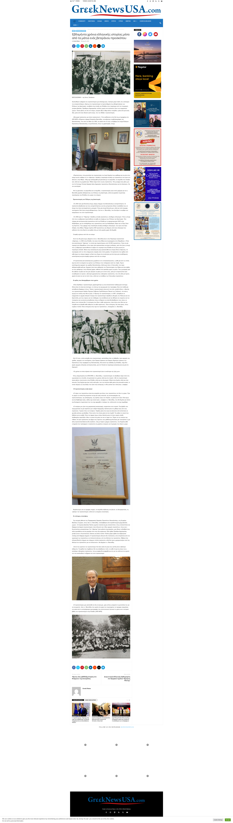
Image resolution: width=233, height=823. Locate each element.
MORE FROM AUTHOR (90, 700)
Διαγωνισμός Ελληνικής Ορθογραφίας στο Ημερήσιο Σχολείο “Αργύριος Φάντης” (117, 678)
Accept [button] (228, 820)
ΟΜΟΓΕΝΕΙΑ (91, 21)
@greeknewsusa (127, 727)
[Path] (153, 1)
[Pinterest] (82, 46)
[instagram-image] (85, 744)
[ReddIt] (95, 46)
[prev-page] (127, 700)
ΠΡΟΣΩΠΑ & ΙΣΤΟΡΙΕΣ (81, 29)
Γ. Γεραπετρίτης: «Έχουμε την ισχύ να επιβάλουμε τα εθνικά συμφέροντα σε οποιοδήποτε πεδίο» (80, 720)
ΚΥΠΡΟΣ (113, 21)
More (75, 25)
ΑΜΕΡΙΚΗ (128, 21)
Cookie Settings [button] (218, 820)
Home (73, 29)
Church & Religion (116, 715)
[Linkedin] (90, 46)
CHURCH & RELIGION (145, 21)
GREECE (106, 21)
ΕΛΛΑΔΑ (99, 21)
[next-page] (129, 700)
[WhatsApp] (86, 46)
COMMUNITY (81, 21)
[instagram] (144, 34)
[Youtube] (162, 1)
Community (95, 715)
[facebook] (139, 34)
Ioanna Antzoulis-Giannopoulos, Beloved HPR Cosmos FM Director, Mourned (101, 719)
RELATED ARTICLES (78, 700)
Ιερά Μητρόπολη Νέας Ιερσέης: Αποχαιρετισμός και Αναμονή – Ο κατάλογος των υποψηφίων (121, 719)
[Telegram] (103, 46)
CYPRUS (121, 21)
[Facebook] (147, 1)
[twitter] (150, 34)
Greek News (76, 41)
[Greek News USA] (116, 11)
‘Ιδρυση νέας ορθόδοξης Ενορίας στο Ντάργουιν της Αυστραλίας (84, 678)
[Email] (99, 46)
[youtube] (155, 34)
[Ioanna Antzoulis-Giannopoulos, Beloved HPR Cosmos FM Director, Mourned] (101, 709)
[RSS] (156, 1)
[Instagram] (150, 1)
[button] (160, 23)
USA (134, 21)
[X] (159, 1)
